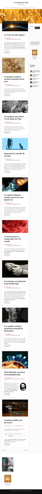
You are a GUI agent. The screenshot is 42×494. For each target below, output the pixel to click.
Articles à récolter (23, 7)
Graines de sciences (17, 39)
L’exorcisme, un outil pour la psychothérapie (15, 282)
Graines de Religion (10, 39)
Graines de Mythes (10, 85)
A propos (34, 7)
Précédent (26, 450)
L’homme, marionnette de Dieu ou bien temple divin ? (5, 468)
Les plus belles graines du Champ (15, 7)
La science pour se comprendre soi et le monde (12, 238)
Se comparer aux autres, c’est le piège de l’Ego (14, 117)
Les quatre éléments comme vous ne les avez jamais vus (13, 197)
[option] (7, 464)
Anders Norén (8, 492)
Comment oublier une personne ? (13, 421)
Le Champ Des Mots (21, 2)
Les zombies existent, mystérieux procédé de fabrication (13, 328)
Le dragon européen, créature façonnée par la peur (14, 78)
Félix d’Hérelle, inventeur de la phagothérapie (14, 373)
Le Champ (7, 7)
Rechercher (31, 26)
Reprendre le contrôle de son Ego (14, 154)
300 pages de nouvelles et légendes (35, 42)
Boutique (30, 7)
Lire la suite (7, 52)
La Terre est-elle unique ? (14, 35)
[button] (11, 471)
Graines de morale (10, 123)
